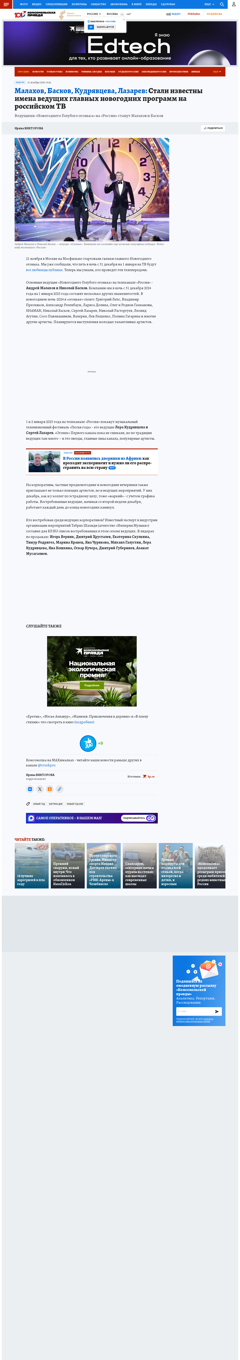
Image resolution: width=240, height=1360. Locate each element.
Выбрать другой (105, 27)
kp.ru (151, 777)
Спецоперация (56, 4)
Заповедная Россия (154, 71)
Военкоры (72, 71)
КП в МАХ (110, 71)
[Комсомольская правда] (35, 14)
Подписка (214, 14)
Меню (6, 4)
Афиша (195, 71)
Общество (98, 4)
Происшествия (178, 71)
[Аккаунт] (234, 4)
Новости (38, 71)
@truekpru (47, 765)
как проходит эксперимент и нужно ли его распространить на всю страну (107, 463)
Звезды (151, 4)
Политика (79, 4)
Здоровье (168, 4)
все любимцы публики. (45, 269)
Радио (176, 14)
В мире (136, 4)
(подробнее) (84, 722)
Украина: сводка (91, 71)
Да (91, 27)
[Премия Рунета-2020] (68, 14)
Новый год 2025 (75, 804)
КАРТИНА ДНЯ (56, 804)
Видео (36, 4)
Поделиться (215, 128)
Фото (24, 4)
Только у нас (55, 71)
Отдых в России (128, 71)
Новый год (39, 804)
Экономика (118, 4)
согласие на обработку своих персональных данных (194, 1020)
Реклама (194, 14)
